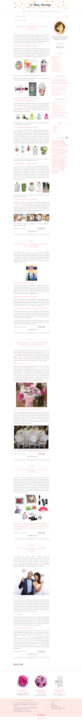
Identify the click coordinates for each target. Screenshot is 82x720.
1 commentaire (31, 234)
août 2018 (54, 129)
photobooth (16, 563)
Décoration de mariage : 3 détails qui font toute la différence (25, 707)
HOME (24, 11)
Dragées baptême (55, 152)
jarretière (61, 158)
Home (15, 16)
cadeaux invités (59, 146)
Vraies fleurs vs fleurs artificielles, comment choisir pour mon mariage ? (60, 84)
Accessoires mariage (56, 56)
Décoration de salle (29, 345)
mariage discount (20, 357)
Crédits (52, 704)
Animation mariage (33, 247)
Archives (51, 11)
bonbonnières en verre (20, 177)
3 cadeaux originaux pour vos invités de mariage (23, 711)
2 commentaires (31, 459)
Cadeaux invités (33, 472)
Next (21, 664)
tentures (53, 169)
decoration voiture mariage (60, 150)
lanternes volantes (31, 252)
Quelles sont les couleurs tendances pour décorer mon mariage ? (41, 691)
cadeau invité (16, 643)
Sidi (52, 102)
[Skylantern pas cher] (31, 272)
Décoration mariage (38, 345)
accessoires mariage (24, 409)
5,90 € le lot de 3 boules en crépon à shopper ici (31, 450)
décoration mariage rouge (61, 155)
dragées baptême (37, 172)
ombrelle (56, 165)
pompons (37, 420)
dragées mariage (18, 477)
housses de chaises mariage (56, 158)
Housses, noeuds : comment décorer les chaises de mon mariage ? (59, 691)
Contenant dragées (57, 149)
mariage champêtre (58, 160)
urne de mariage (64, 171)
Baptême (53, 59)
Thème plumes (59, 171)
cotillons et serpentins (39, 563)
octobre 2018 (55, 126)
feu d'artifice (60, 156)
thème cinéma (58, 169)
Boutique (57, 11)
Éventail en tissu (37, 524)
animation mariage (58, 143)
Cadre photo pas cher (19, 523)
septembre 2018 (55, 127)
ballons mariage (55, 144)
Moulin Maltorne (55, 115)
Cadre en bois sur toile (32, 523)
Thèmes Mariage (55, 71)
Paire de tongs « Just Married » (30, 526)
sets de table (44, 380)
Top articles (35, 11)
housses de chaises (23, 363)
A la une (27, 247)
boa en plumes (31, 418)
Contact (52, 702)
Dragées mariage (55, 68)
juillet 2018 (54, 131)
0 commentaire (31, 332)
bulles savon (53, 146)
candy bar (44, 56)
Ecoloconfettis (55, 108)
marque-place (60, 163)
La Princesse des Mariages (57, 112)
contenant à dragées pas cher (20, 106)
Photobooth (58, 166)
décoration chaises (54, 153)
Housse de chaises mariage (40, 367)
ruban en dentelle (45, 210)
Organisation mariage (57, 69)
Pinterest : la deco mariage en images (58, 708)
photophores (64, 166)
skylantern (28, 305)
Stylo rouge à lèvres (45, 523)
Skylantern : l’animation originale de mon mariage (22, 690)
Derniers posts (43, 11)
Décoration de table (56, 64)
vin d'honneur (55, 173)
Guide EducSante (55, 105)
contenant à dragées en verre (21, 166)
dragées (41, 34)
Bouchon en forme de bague (24, 524)
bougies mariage (63, 144)
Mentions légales (54, 705)
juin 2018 (53, 133)
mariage (62, 159)
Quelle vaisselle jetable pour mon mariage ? (22, 709)
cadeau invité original (29, 485)
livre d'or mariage (58, 159)
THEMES (28, 11)
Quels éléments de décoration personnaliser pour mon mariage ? (60, 117)
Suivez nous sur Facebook (56, 707)
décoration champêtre (18, 205)
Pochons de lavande (28, 528)
